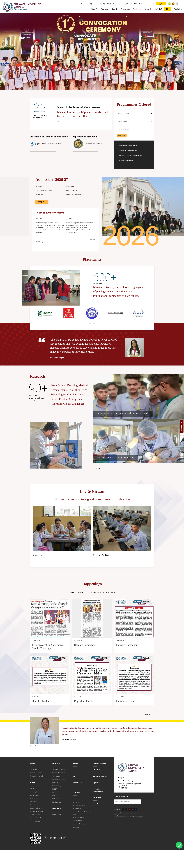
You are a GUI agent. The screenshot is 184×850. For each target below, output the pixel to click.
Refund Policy (56, 786)
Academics (104, 9)
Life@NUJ (158, 9)
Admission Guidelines (59, 779)
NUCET (54, 789)
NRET (54, 795)
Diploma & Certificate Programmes (130, 155)
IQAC (92, 4)
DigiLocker (76, 827)
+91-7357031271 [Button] (123, 788)
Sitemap (75, 799)
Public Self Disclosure (79, 824)
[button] (91, 239)
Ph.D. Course (56, 799)
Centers (115, 4)
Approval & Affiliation (36, 773)
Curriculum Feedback (79, 817)
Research (148, 9)
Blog (74, 776)
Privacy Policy (77, 808)
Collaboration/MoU (78, 820)
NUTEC (109, 4)
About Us (94, 9)
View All (148, 714)
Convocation (84, 4)
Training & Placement (99, 763)
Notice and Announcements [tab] (101, 592)
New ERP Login (56, 814)
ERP (168, 9)
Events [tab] (81, 592)
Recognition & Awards (36, 776)
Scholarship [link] (69, 186)
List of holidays (34, 795)
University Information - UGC (128, 4)
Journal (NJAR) (100, 4)
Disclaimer (76, 802)
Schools (114, 9)
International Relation (100, 776)
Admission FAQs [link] (71, 190)
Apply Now (161, 4)
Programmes (125, 9)
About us (33, 763)
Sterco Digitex (139, 816)
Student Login (77, 783)
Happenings (96, 783)
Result (32, 805)
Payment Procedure (58, 773)
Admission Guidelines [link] (43, 190)
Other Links (76, 792)
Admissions (137, 9)
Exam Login (33, 801)
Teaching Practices (36, 792)
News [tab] (71, 592)
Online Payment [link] (41, 195)
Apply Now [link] (42, 202)
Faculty (32, 788)
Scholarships (56, 776)
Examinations (56, 808)
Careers (75, 770)
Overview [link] (39, 186)
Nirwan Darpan (97, 804)
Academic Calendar (36, 818)
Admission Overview (58, 769)
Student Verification (36, 808)
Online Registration (99, 770)
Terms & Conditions (79, 805)
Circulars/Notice (35, 814)
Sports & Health (103, 556)
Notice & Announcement (146, 4)
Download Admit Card (36, 811)
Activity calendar (35, 821)
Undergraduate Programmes (128, 145)
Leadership (33, 769)
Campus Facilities (44, 555)
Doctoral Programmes (126, 161)
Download (55, 782)
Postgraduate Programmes (128, 150)
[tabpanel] (92, 657)
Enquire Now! (181, 427)
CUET (54, 792)
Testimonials (97, 797)
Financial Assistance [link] (73, 195)
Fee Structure (56, 802)
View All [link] (38, 242)
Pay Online (178, 9)
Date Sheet (33, 798)
